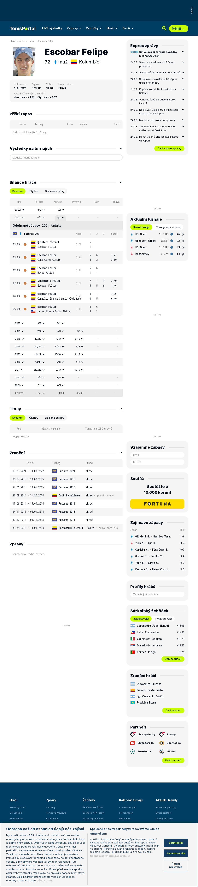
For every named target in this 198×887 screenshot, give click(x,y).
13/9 (77, 369)
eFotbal (171, 751)
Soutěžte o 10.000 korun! (157, 489)
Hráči (111, 28)
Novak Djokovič (18, 807)
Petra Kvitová (16, 818)
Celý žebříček (173, 658)
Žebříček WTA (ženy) (93, 813)
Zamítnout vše (175, 853)
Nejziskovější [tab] (141, 618)
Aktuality (50, 807)
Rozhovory (52, 818)
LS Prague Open (164, 818)
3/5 (39, 377)
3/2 (39, 323)
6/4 (78, 346)
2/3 (59, 331)
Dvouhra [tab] (17, 191)
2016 (17, 331)
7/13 (58, 338)
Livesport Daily (163, 813)
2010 (17, 377)
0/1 (78, 331)
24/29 (37, 354)
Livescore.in (146, 742)
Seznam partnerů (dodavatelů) (110, 855)
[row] (66, 210)
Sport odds (174, 742)
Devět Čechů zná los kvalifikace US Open (158, 138)
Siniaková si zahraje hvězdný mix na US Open (158, 53)
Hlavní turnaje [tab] (141, 227)
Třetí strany (45, 880)
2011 (17, 369)
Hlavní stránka (17, 41)
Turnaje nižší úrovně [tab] (168, 227)
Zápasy (72, 28)
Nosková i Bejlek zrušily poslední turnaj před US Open (158, 111)
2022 (18, 209)
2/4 (39, 331)
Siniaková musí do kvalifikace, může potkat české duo (157, 128)
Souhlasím (176, 842)
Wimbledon (125, 818)
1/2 (39, 209)
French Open (126, 813)
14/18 (38, 361)
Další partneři (173, 760)
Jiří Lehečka (16, 813)
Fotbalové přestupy (166, 807)
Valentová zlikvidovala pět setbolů (159, 72)
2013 (17, 354)
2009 (18, 385)
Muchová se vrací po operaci (157, 120)
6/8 (78, 361)
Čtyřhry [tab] (33, 417)
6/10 (77, 338)
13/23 (38, 338)
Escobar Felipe (46, 41)
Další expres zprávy (169, 148)
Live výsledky (146, 734)
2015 (17, 338)
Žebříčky (92, 28)
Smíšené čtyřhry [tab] (55, 191)
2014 (17, 346)
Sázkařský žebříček (93, 818)
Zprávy (171, 734)
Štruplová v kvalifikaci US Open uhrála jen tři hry (158, 80)
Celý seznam (173, 710)
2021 (17, 217)
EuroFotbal (145, 751)
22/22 (37, 369)
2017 (17, 323)
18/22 (57, 346)
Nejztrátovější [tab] (163, 618)
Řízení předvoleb (175, 865)
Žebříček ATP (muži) (93, 807)
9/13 (77, 354)
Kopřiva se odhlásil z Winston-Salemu (157, 91)
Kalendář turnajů (130, 800)
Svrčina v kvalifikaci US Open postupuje (156, 64)
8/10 (58, 361)
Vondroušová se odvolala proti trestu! (157, 101)
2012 (17, 361)
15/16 (58, 354)
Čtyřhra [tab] (33, 191)
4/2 (39, 217)
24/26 (37, 346)
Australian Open (127, 807)
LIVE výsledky (52, 28)
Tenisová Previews (56, 813)
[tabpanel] (66, 297)
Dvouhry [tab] (17, 417)
